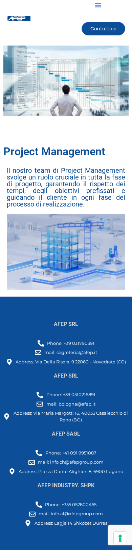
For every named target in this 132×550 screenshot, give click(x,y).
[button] (98, 5)
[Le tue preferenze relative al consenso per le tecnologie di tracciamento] (120, 538)
